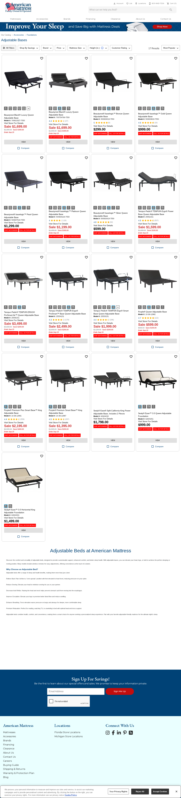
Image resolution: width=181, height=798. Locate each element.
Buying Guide (11, 765)
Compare (25, 148)
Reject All (140, 791)
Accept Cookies (160, 791)
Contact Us (165, 19)
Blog (5, 777)
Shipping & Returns (14, 769)
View (23, 142)
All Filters (10, 48)
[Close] (176, 791)
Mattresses (15, 19)
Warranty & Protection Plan (18, 773)
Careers (7, 761)
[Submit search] (170, 9)
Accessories (42, 19)
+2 (117, 307)
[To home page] (18, 7)
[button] (114, 3)
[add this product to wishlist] (41, 58)
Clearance (115, 19)
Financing (90, 19)
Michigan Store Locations (68, 736)
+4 (28, 108)
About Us (140, 19)
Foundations (32, 35)
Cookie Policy (71, 795)
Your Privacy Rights (118, 791)
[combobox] (28, 48)
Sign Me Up (120, 691)
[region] (90, 791)
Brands (66, 19)
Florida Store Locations (67, 732)
